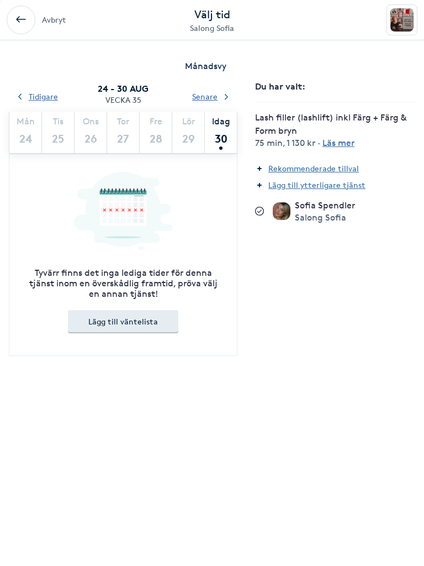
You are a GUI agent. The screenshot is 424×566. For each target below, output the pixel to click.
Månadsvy (205, 66)
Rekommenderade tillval (313, 168)
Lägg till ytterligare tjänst (316, 185)
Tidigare (43, 96)
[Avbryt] (21, 20)
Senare (205, 96)
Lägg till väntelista (123, 321)
